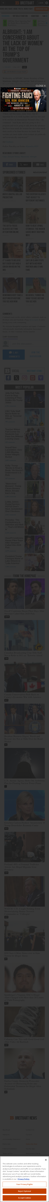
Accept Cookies (24, 1198)
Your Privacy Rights (24, 1184)
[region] (24, 1179)
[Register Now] (24, 98)
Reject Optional (24, 1191)
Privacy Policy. (24, 1179)
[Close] (46, 1160)
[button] (24, 601)
